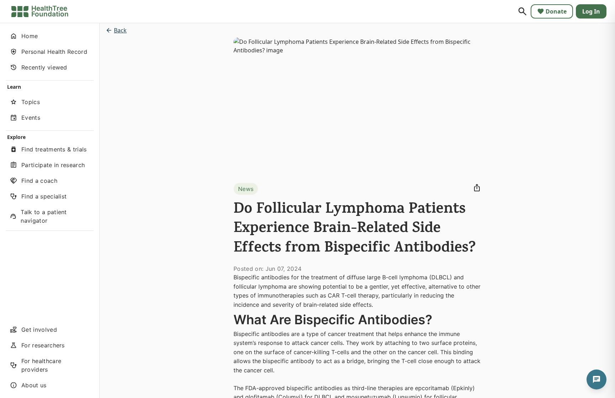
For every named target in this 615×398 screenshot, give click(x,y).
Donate (556, 11)
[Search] (522, 11)
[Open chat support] (596, 379)
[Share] (477, 188)
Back (120, 30)
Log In (591, 11)
